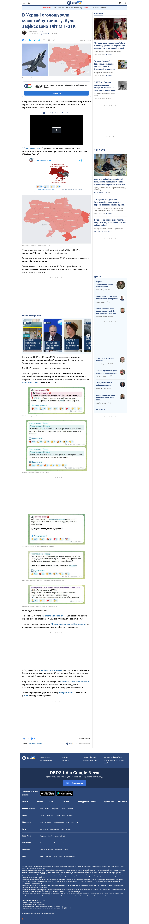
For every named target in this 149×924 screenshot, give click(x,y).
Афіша (42, 856)
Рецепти (43, 836)
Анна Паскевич (33, 31)
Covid (66, 850)
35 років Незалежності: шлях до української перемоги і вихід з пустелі (104, 284)
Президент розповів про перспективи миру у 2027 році (110, 189)
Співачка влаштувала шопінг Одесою (107, 52)
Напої (49, 836)
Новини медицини (46, 850)
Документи (65, 760)
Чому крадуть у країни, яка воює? (105, 359)
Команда (65, 757)
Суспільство (109, 802)
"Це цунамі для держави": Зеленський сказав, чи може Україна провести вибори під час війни (109, 202)
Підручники (48, 822)
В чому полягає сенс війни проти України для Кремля (107, 297)
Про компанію (45, 757)
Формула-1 (70, 815)
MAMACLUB (58, 850)
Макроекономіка (59, 843)
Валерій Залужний (101, 290)
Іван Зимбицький (101, 364)
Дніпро (62, 808)
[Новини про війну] (70, 744)
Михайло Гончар (101, 403)
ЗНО (72, 822)
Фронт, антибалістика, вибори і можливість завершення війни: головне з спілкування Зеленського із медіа (110, 182)
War (41, 31)
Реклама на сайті (46, 760)
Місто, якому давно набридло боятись (104, 384)
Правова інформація (89, 757)
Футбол (42, 815)
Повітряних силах (32, 148)
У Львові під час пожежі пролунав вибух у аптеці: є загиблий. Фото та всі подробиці (110, 222)
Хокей (58, 815)
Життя (66, 802)
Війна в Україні (58, 8)
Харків (47, 808)
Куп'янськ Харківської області (75, 681)
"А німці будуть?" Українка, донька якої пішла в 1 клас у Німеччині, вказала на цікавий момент (104, 65)
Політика (39, 802)
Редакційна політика (35, 743)
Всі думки (100, 410)
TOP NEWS (99, 150)
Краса (55, 856)
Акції (62, 829)
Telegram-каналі (66, 692)
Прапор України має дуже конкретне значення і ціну (106, 372)
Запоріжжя (54, 808)
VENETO (87, 8)
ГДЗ (41, 822)
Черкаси (70, 808)
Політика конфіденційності (113, 757)
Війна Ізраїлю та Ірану (74, 8)
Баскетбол (50, 815)
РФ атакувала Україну (52, 616)
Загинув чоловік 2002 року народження (108, 228)
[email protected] (48, 908)
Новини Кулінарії (59, 836)
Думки (97, 276)
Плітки (48, 856)
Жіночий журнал (69, 856)
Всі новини (122, 802)
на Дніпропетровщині (51, 670)
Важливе (98, 13)
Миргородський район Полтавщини (68, 624)
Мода (60, 856)
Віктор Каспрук (100, 302)
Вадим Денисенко (101, 317)
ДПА (67, 822)
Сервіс (68, 829)
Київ (41, 808)
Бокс (63, 815)
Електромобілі (54, 829)
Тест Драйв (44, 829)
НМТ (77, 822)
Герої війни (47, 8)
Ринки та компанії (46, 843)
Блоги (93, 802)
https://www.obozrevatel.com (94, 866)
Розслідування (83, 802)
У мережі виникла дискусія (103, 72)
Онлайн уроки (59, 822)
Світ (51, 802)
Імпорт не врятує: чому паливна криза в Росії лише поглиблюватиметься (105, 397)
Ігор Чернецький (101, 376)
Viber (26, 695)
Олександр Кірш (101, 388)
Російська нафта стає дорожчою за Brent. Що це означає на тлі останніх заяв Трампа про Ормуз (106, 311)
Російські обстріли (99, 8)
